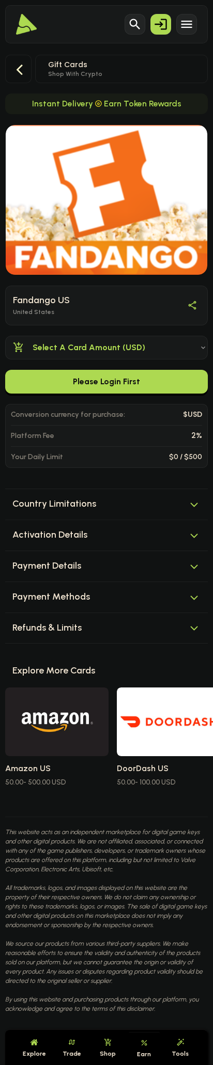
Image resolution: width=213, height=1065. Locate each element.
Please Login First (106, 381)
